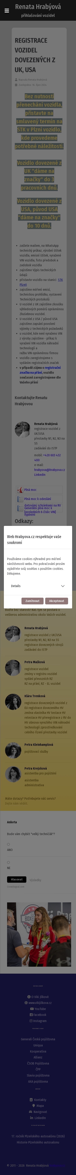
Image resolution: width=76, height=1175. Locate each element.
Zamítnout (32, 601)
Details (15, 586)
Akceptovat (56, 601)
